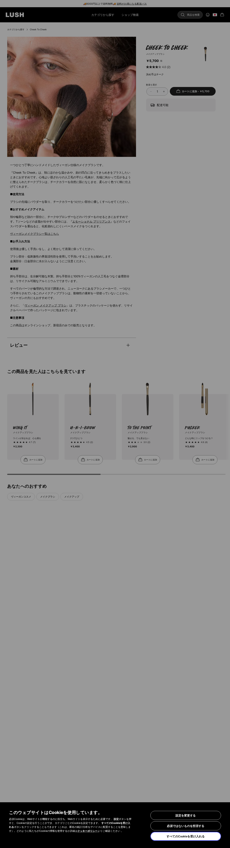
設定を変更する (186, 815)
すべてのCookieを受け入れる (186, 836)
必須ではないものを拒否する (185, 826)
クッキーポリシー (87, 830)
